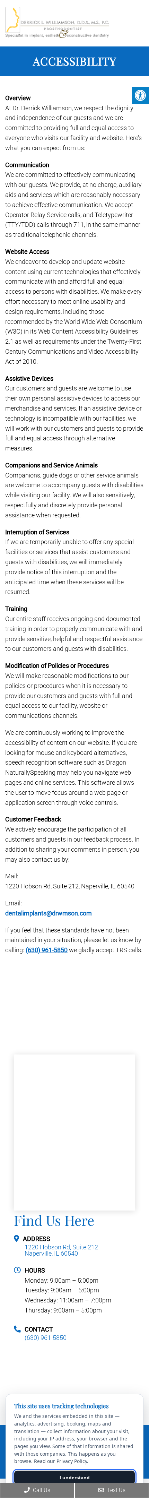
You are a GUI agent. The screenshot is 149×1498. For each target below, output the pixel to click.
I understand (75, 1477)
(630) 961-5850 (47, 950)
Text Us (115, 1490)
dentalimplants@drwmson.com (48, 913)
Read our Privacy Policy (60, 1461)
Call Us (41, 1490)
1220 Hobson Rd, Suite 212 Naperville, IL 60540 (61, 1250)
